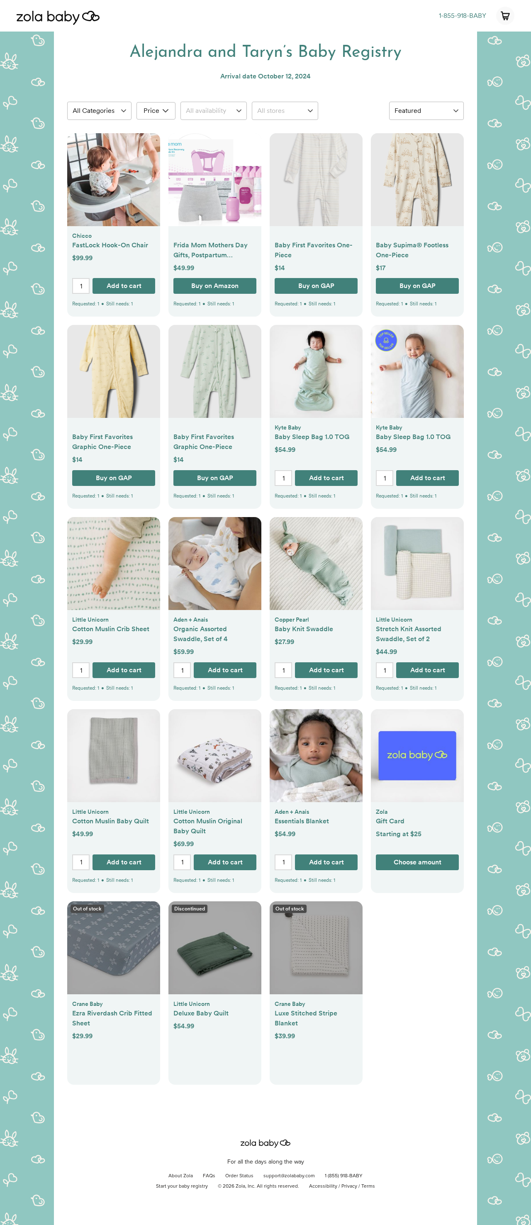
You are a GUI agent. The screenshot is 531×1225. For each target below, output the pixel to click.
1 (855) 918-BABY (344, 1176)
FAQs (209, 1176)
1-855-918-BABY (462, 16)
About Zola (180, 1176)
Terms (368, 1186)
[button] (113, 184)
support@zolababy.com (289, 1176)
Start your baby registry (182, 1186)
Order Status (239, 1176)
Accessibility (323, 1186)
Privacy (349, 1186)
